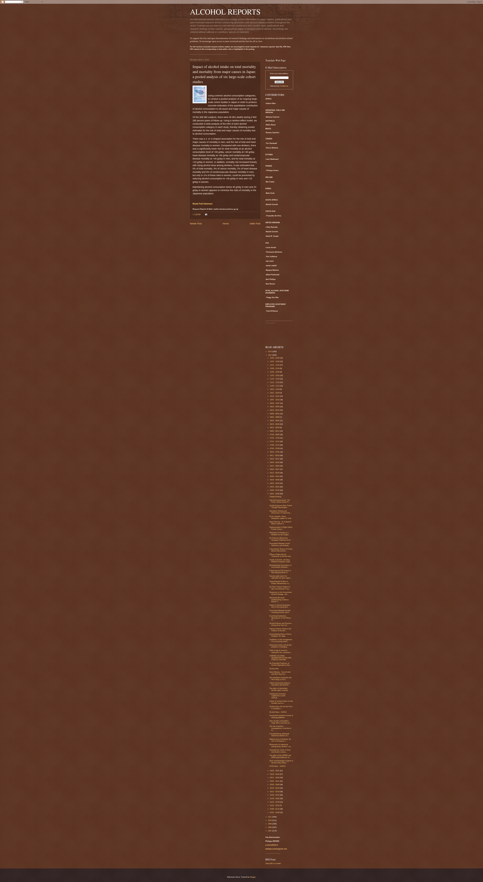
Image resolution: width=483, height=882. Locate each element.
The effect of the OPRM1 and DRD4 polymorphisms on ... (280, 756)
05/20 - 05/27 (275, 469)
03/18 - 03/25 (275, 774)
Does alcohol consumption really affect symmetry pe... (280, 722)
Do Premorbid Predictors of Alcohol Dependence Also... (280, 664)
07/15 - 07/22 (275, 441)
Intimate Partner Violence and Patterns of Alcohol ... (280, 630)
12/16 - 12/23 (275, 365)
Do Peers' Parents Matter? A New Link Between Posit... (280, 588)
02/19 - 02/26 (275, 788)
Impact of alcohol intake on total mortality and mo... (281, 702)
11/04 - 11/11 (275, 386)
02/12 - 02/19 (275, 792)
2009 (270, 824)
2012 (270, 355)
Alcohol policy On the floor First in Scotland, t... (280, 707)
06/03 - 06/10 (275, 462)
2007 (270, 831)
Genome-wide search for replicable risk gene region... (280, 577)
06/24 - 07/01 (275, 452)
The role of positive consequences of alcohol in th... (280, 728)
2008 (270, 827)
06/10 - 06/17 (275, 459)
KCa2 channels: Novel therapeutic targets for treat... (281, 517)
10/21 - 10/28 (275, 393)
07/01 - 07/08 (275, 448)
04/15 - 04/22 (275, 487)
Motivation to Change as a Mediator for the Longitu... (279, 533)
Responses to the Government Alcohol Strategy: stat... (280, 593)
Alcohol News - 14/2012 (278, 712)
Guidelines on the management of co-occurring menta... (280, 640)
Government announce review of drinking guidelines (281, 716)
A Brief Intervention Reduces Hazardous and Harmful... (279, 684)
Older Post (255, 223)
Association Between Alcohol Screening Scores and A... (280, 611)
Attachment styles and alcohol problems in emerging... (280, 646)
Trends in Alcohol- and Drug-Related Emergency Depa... (280, 561)
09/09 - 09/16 (275, 414)
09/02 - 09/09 (275, 417)
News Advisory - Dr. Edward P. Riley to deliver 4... (280, 523)
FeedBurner (284, 86)
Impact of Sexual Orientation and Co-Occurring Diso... (279, 606)
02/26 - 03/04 (275, 784)
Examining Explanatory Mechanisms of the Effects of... (280, 618)
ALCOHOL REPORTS (225, 12)
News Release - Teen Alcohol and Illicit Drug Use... (280, 673)
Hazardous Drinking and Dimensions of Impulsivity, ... (281, 512)
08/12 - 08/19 (275, 427)
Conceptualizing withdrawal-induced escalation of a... (279, 735)
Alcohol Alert (274, 669)
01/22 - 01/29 (275, 802)
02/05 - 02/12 (275, 795)
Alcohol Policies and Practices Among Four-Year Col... (280, 624)
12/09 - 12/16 (275, 368)
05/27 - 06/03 (275, 466)
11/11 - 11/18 (275, 382)
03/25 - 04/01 (275, 771)
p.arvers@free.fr (271, 845)
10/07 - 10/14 (275, 400)
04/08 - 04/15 (275, 490)
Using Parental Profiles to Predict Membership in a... (280, 582)
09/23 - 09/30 (275, 407)
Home (226, 223)
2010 (270, 820)
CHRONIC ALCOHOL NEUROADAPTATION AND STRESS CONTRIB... (280, 658)
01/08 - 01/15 (275, 809)
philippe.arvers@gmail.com (276, 849)
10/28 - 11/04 (275, 389)
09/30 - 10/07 (275, 403)
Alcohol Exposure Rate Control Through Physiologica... (280, 506)
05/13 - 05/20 (275, 473)
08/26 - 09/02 (275, 421)
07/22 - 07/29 (275, 438)
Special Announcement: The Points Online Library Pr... (279, 501)
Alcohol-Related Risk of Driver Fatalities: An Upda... (280, 635)
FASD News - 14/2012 (277, 766)
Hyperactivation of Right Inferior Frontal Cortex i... (280, 528)
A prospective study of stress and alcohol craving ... (280, 751)
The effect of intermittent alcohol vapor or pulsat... (279, 689)
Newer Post (196, 223)
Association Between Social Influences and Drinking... (279, 544)
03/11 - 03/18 (275, 778)
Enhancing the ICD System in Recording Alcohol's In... (280, 571)
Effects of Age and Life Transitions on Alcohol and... (280, 555)
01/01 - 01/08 (275, 812)
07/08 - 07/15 (275, 445)
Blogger (252, 877)
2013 (270, 351)
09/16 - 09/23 (275, 410)
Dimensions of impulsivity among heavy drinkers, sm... (280, 745)
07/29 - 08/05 (275, 435)
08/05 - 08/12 (275, 431)
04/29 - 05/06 (275, 480)
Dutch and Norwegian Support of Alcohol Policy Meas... (281, 762)
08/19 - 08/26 (275, 424)
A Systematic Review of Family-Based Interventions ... (281, 550)
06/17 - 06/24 (275, 455)
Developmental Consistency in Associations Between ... (280, 566)
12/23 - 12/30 (275, 361)
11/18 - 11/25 (275, 379)
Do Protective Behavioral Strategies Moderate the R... (280, 539)
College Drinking (275, 497)
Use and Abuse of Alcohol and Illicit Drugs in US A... (280, 678)
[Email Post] (206, 214)
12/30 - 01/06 (275, 358)
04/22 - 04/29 (275, 483)
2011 (270, 817)
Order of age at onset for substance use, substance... (280, 651)
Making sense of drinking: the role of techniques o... (280, 740)
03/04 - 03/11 (275, 781)
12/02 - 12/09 (275, 372)
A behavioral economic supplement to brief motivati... (277, 696)
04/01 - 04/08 (275, 494)
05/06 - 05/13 (275, 476)
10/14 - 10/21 (275, 396)
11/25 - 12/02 (275, 375)
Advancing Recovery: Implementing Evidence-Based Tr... (279, 600)
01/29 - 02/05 (275, 798)
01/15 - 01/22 (275, 805)
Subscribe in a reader (273, 863)
